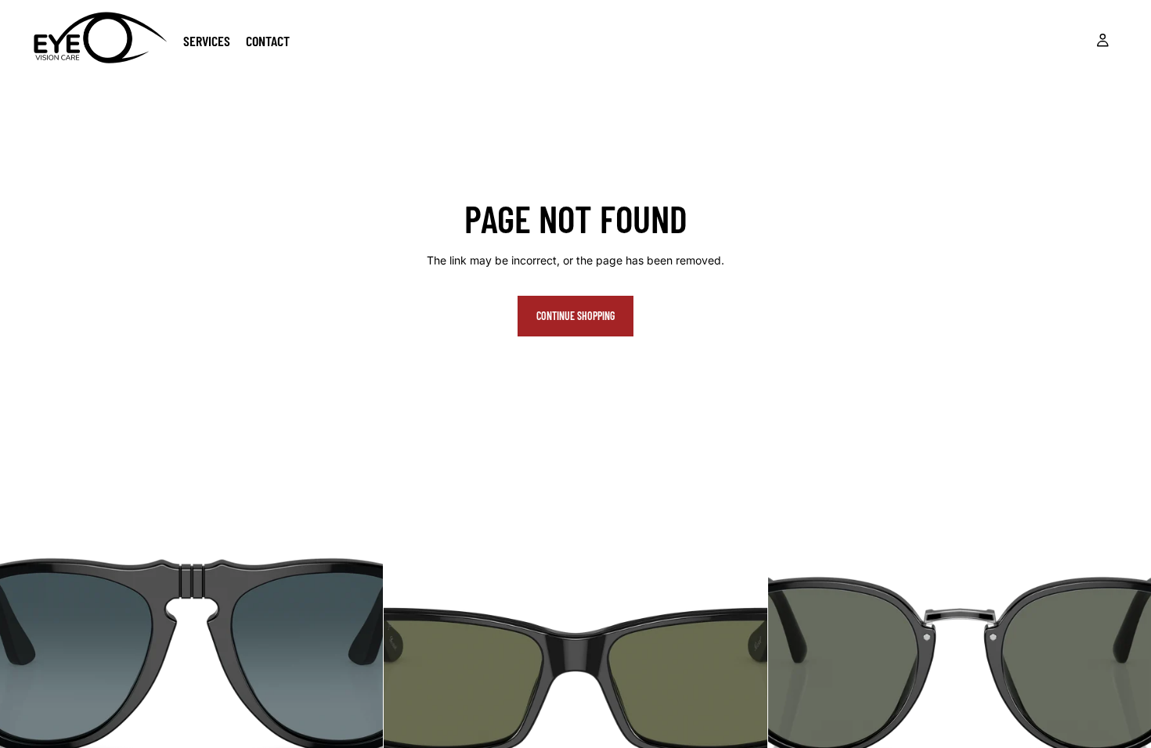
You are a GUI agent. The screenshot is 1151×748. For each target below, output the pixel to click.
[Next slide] (359, 646)
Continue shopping (575, 315)
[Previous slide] (23, 646)
